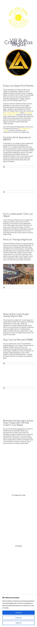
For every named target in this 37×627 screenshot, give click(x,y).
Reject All (18, 623)
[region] (18, 610)
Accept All (18, 612)
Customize (18, 618)
